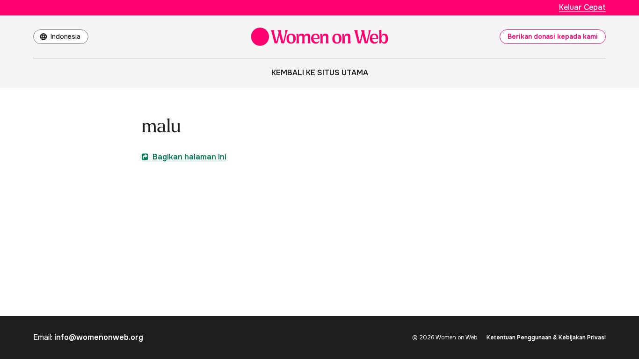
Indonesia (65, 36)
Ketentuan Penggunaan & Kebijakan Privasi (546, 337)
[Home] (319, 37)
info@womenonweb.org (98, 337)
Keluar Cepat (582, 7)
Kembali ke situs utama (319, 73)
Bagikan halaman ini (188, 157)
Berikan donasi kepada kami (553, 36)
